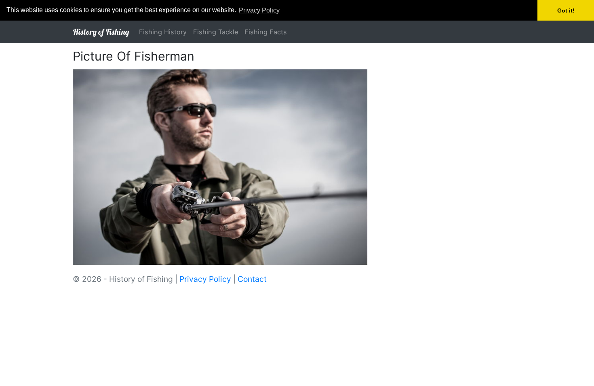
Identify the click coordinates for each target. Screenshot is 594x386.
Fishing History (163, 32)
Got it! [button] (566, 10)
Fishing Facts (265, 32)
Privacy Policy (205, 279)
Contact (252, 279)
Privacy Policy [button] (259, 10)
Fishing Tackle (215, 32)
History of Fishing (101, 32)
